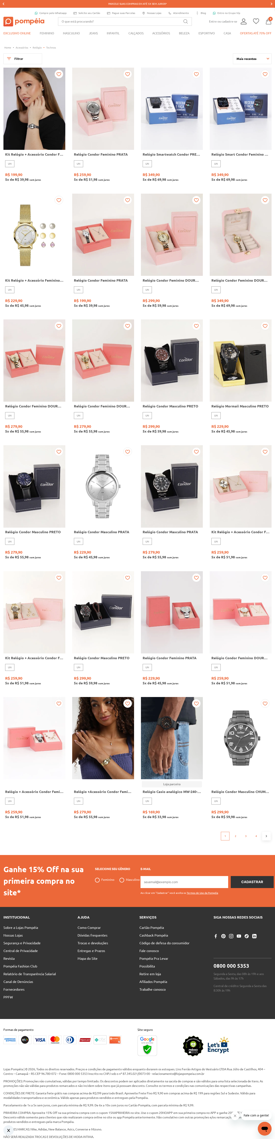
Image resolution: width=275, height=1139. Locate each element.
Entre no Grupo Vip (228, 13)
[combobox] (125, 21)
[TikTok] (246, 936)
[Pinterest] (223, 936)
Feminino (107, 879)
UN (10, 163)
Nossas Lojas (154, 13)
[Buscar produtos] (185, 21)
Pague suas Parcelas (123, 13)
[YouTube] (239, 936)
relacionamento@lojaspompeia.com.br (178, 1073)
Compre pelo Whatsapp (53, 13)
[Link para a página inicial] (7, 47)
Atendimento (181, 13)
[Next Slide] (271, 3)
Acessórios (22, 47)
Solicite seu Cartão (89, 13)
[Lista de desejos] (256, 21)
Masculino (133, 879)
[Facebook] (216, 936)
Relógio (37, 47)
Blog (203, 13)
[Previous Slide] (3, 3)
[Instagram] (231, 936)
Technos (51, 47)
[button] (179, 891)
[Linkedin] (254, 936)
